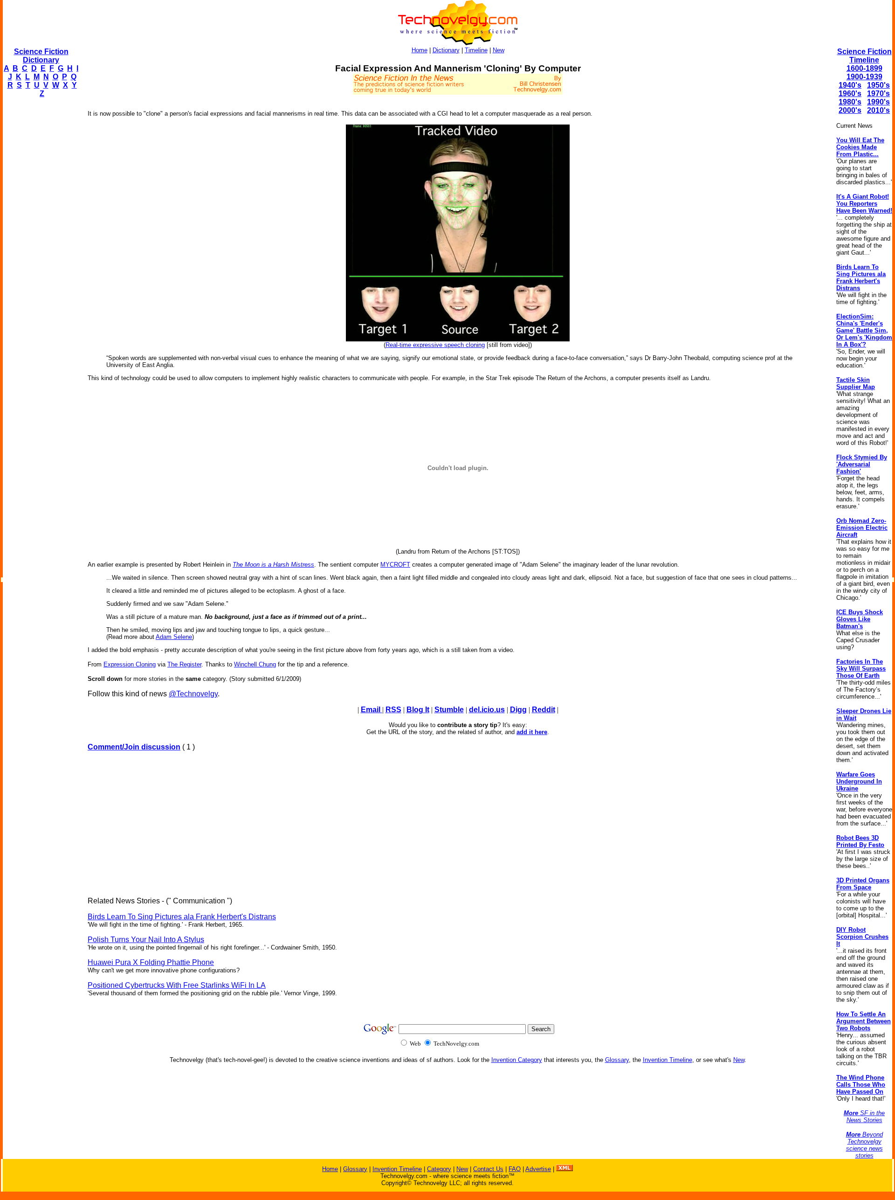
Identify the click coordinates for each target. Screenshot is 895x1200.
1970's (878, 93)
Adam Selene (174, 636)
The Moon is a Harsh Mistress (273, 564)
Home (419, 50)
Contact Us (488, 1168)
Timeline (476, 50)
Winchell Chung (255, 664)
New (498, 50)
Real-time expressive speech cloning (435, 344)
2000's (850, 110)
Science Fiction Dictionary (41, 56)
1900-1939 (864, 77)
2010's (878, 110)
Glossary (617, 1059)
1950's (878, 85)
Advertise (538, 1168)
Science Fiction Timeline (864, 56)
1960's (850, 93)
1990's (878, 102)
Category (439, 1168)
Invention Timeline (667, 1059)
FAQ (515, 1168)
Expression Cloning (129, 664)
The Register (184, 664)
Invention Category (516, 1059)
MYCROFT (395, 564)
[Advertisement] (40, 245)
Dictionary (446, 50)
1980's (850, 102)
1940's (850, 85)
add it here (531, 731)
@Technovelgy (193, 694)
